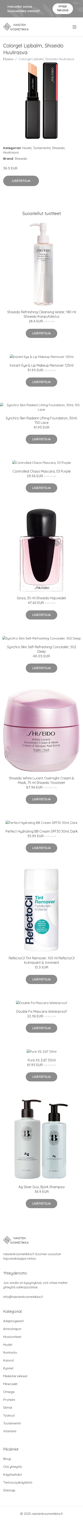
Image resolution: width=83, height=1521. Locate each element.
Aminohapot (12, 1329)
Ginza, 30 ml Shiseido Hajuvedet (41, 598)
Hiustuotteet (12, 1337)
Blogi (7, 1459)
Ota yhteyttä (12, 1467)
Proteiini (9, 1400)
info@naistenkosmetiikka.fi (23, 1297)
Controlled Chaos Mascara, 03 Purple (42, 471)
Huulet (26, 148)
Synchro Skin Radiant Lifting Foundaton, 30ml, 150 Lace (41, 420)
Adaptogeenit (13, 1321)
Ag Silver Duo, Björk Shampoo (42, 1187)
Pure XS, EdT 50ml (42, 1060)
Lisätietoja (21, 181)
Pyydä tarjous (63, 8)
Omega (8, 1392)
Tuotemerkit (42, 148)
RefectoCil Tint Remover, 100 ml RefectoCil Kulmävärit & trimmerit (41, 960)
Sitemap (9, 1490)
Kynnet (8, 1368)
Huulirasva (11, 152)
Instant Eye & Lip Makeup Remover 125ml (41, 365)
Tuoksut (9, 1415)
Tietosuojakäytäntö (17, 1482)
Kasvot (8, 1360)
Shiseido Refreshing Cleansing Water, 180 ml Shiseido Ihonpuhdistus (41, 314)
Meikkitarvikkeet (15, 1376)
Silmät (7, 1408)
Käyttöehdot (12, 1475)
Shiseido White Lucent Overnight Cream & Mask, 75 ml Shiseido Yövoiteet (41, 780)
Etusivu (8, 59)
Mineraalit (10, 1384)
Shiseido (58, 148)
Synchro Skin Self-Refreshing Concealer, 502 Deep (41, 649)
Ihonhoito (10, 1352)
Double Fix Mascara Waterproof (41, 1011)
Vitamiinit (9, 1431)
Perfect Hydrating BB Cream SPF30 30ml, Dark (42, 831)
